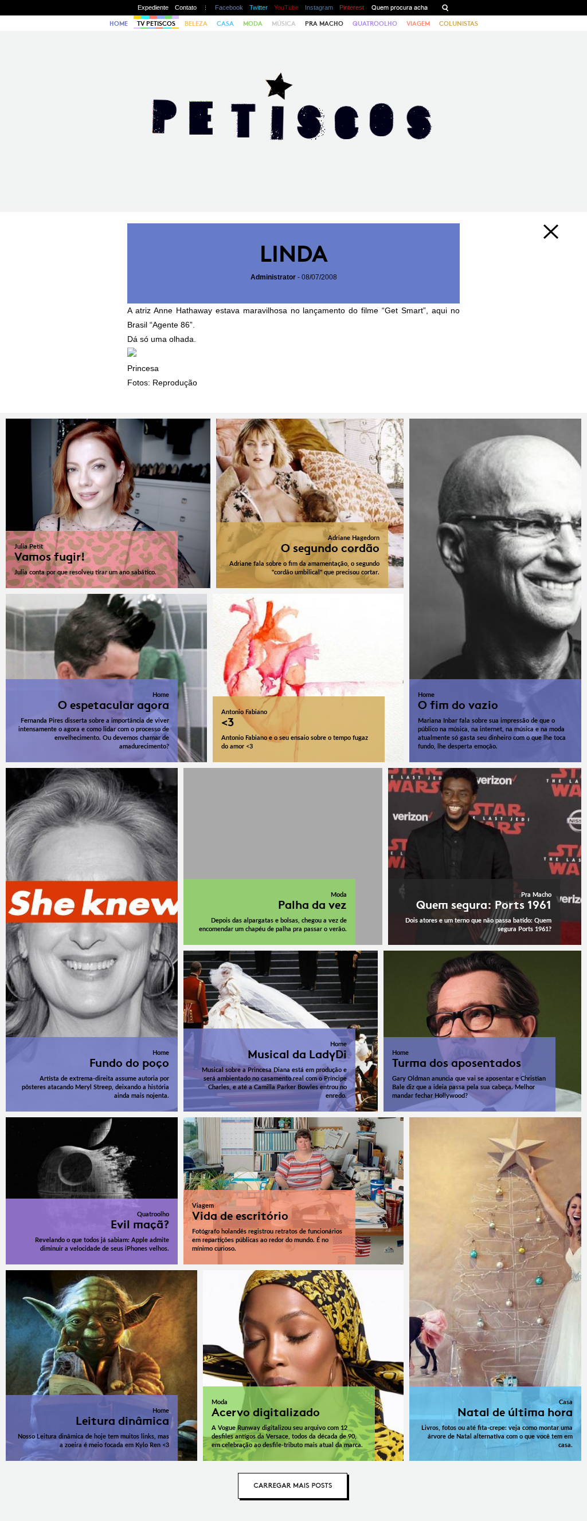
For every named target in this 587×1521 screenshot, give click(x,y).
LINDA (294, 254)
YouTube (286, 7)
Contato (186, 7)
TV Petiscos (156, 23)
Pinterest (351, 7)
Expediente (153, 7)
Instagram (319, 7)
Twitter (258, 7)
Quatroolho (375, 23)
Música (284, 23)
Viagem (418, 23)
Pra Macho (324, 23)
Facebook (229, 7)
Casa (225, 23)
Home (118, 23)
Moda (253, 23)
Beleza (196, 23)
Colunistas (458, 23)
